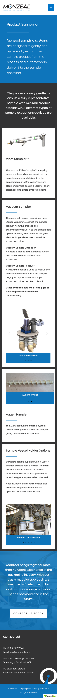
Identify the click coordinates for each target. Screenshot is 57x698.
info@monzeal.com (20, 652)
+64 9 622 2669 (15, 648)
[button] (9, 333)
